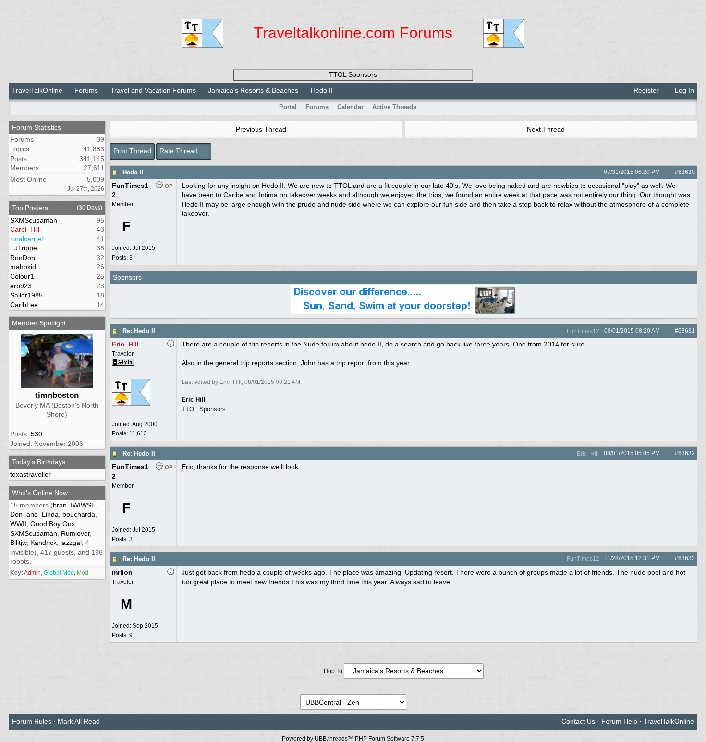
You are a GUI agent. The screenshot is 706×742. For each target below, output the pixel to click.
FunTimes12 (582, 331)
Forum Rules (31, 721)
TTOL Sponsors (353, 74)
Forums (86, 90)
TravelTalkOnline (37, 90)
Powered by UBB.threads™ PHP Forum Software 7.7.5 (353, 738)
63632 (686, 453)
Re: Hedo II (138, 330)
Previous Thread (260, 129)
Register (645, 90)
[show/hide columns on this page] (690, 106)
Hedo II (133, 172)
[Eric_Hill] (131, 410)
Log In (683, 90)
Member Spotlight (39, 323)
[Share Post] (665, 172)
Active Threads (394, 107)
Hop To (333, 671)
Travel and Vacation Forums (153, 90)
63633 (686, 558)
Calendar (350, 107)
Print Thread (132, 151)
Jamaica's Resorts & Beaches (253, 90)
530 (36, 434)
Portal (288, 107)
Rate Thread (179, 151)
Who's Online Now (40, 492)
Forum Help (619, 721)
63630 (686, 172)
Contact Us (578, 721)
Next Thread (547, 129)
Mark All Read (79, 721)
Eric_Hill (587, 453)
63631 (686, 330)
